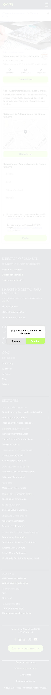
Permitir (35, 341)
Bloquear (16, 341)
